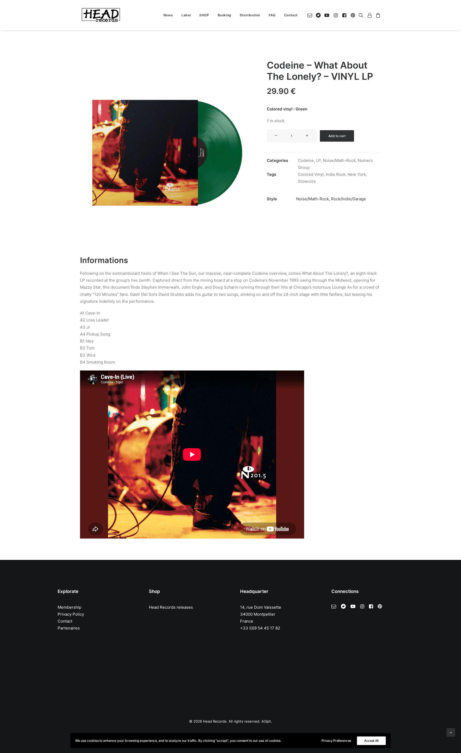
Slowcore (307, 181)
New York (357, 174)
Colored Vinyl (311, 174)
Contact (291, 15)
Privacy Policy (71, 614)
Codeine (306, 160)
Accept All (371, 741)
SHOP (204, 15)
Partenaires (69, 628)
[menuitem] (168, 15)
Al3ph (266, 721)
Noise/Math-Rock (339, 160)
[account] (369, 15)
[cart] (377, 15)
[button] (310, 15)
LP (318, 160)
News (168, 15)
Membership (69, 607)
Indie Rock (335, 174)
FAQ (272, 15)
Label (186, 15)
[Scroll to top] (451, 732)
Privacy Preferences (336, 741)
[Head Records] (101, 15)
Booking (224, 15)
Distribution (250, 15)
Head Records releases (171, 607)
